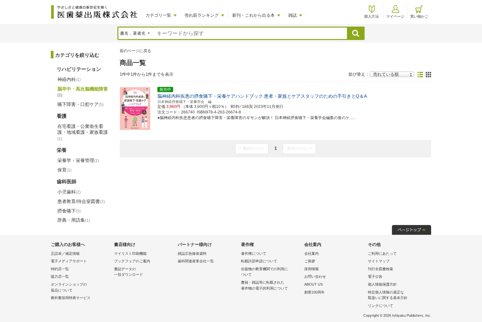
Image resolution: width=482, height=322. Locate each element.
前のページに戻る (135, 51)
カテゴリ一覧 (158, 15)
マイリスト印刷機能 (130, 253)
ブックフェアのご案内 (132, 261)
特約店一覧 (60, 269)
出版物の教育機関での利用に (264, 272)
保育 (64, 169)
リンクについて (380, 306)
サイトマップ (379, 261)
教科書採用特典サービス (70, 298)
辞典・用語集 (73, 220)
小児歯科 (69, 191)
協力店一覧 (60, 276)
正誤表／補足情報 (65, 253)
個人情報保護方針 (382, 284)
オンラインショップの (69, 287)
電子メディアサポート (69, 261)
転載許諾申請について (259, 261)
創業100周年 (314, 292)
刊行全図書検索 (380, 269)
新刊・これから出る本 (253, 15)
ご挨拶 (309, 261)
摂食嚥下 (69, 210)
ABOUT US (313, 284)
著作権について (253, 253)
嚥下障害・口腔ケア (80, 104)
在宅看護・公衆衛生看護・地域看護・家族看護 (82, 132)
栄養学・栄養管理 (78, 160)
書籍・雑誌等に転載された (264, 285)
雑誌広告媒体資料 (192, 253)
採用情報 (311, 269)
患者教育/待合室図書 (81, 201)
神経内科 (69, 79)
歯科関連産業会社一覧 (196, 261)
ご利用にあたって (382, 253)
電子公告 (375, 276)
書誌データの (128, 272)
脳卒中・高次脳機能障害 (82, 91)
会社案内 (311, 253)
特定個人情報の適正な (388, 295)
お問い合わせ (315, 276)
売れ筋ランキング (202, 15)
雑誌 (292, 15)
